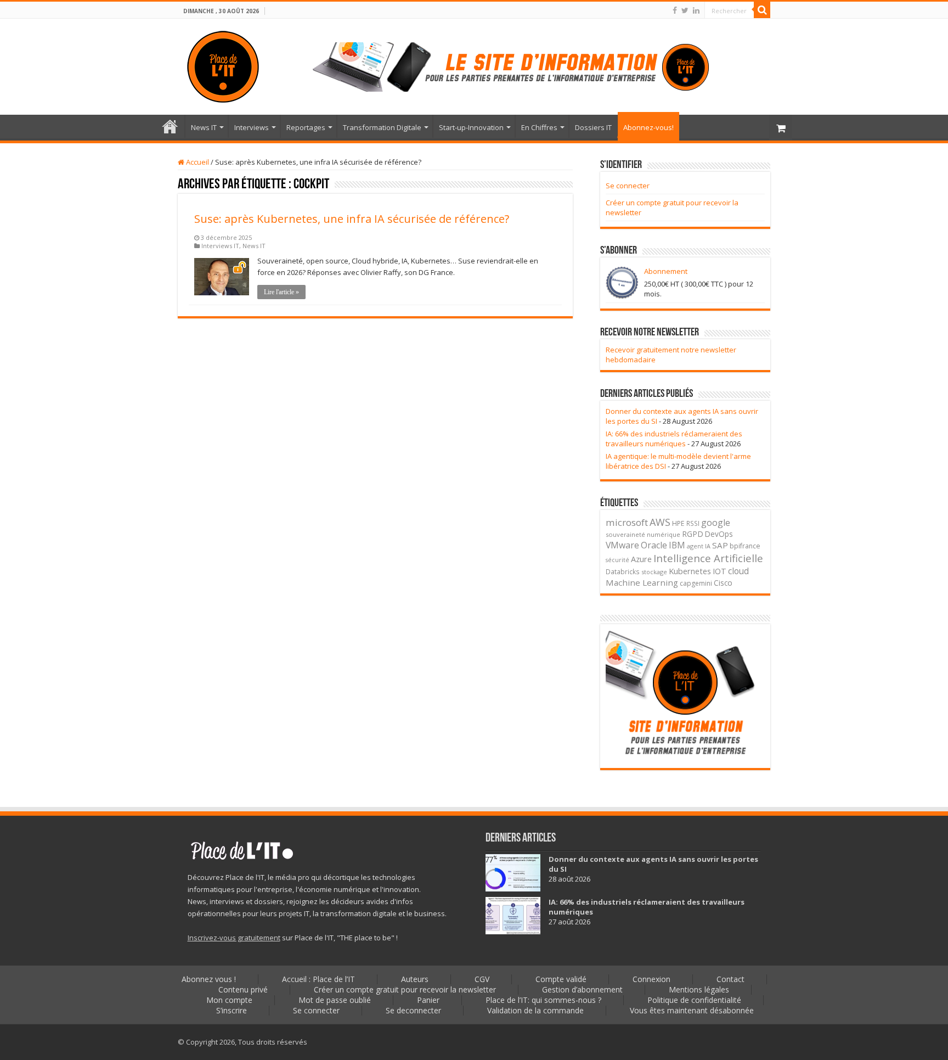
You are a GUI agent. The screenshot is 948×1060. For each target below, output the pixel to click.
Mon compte (229, 1000)
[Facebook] (675, 10)
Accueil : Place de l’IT (170, 126)
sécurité (617, 560)
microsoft (627, 522)
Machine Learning (642, 582)
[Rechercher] (762, 10)
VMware (622, 545)
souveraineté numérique (643, 534)
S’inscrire (231, 1010)
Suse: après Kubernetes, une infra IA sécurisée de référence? (351, 218)
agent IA (698, 546)
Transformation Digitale (382, 127)
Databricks (623, 571)
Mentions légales (699, 989)
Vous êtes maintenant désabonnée (692, 1010)
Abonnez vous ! (209, 979)
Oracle (654, 545)
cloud (738, 571)
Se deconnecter (413, 1010)
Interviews (251, 127)
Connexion (651, 979)
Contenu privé (243, 989)
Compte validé (560, 979)
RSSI (692, 523)
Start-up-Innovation (471, 127)
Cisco (723, 582)
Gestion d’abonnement (582, 989)
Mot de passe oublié (334, 1000)
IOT (719, 571)
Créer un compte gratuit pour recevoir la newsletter (405, 989)
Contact (730, 979)
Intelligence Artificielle (708, 558)
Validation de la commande (535, 1010)
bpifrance (745, 546)
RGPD (692, 534)
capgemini (696, 583)
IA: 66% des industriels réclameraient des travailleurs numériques (674, 438)
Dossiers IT (593, 127)
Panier (428, 1000)
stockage (654, 572)
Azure (641, 559)
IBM (677, 545)
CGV (482, 979)
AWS (660, 522)
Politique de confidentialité (694, 1000)
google (715, 523)
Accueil (196, 162)
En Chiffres (539, 127)
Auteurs (414, 979)
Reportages (305, 127)
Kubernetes (690, 570)
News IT (204, 127)
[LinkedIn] (696, 10)
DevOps (719, 534)
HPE (678, 523)
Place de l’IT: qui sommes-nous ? (543, 1000)
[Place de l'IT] (223, 65)
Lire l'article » (281, 292)
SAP (720, 545)
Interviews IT (220, 246)
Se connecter (628, 185)
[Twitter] (685, 10)
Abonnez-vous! (648, 127)
